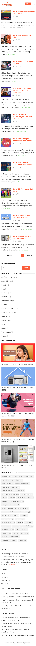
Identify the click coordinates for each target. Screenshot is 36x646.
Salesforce (29, 526)
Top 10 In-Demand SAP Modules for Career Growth (17, 635)
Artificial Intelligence (8, 277)
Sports (3, 328)
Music (3, 324)
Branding (15, 487)
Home (16, 505)
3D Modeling (7, 476)
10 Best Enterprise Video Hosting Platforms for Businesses (21, 90)
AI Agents (18, 476)
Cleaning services (9, 491)
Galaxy (31, 498)
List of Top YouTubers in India (21, 36)
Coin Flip (21, 491)
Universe (24, 533)
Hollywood (7, 505)
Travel (3, 336)
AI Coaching (29, 476)
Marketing (5, 320)
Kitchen (24, 515)
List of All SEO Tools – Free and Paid (22, 63)
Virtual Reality (14, 536)
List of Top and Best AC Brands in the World (21, 216)
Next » (29, 255)
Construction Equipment (11, 494)
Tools (16, 533)
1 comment (28, 28)
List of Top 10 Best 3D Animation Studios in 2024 (22, 163)
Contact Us (4, 577)
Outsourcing (17, 526)
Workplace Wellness (9, 540)
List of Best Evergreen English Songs (14, 364)
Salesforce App (8, 529)
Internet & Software (8, 312)
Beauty (4, 285)
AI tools (6, 480)
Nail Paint (6, 526)
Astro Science (6, 281)
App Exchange (8, 483)
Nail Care (29, 522)
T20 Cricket (7, 533)
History (4, 304)
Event (12, 498)
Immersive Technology (23, 512)
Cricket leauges (27, 494)
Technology (5, 332)
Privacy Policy (5, 580)
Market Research (8, 522)
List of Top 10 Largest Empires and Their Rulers (22, 140)
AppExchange (17, 480)
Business (4, 293)
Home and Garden (7, 308)
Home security (8, 512)
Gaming (6, 501)
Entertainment (6, 301)
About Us (4, 573)
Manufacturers (8, 519)
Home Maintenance (9, 508)
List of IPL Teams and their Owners (22, 190)
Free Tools (21, 498)
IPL (4, 515)
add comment (10, 54)
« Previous (8, 255)
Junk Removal (13, 515)
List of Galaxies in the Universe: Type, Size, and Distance (22, 117)
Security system (22, 529)
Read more (11, 564)
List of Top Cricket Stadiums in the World (23, 12)
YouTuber (22, 540)
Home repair (23, 508)
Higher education (18, 501)
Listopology (12, 643)
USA (5, 536)
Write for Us (5, 584)
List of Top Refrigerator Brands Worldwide (21, 237)
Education (5, 297)
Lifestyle (4, 316)
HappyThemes (27, 643)
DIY (5, 498)
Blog (3, 289)
